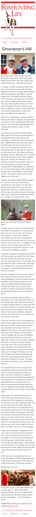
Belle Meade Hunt (13, 503)
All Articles (14, 42)
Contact (24, 42)
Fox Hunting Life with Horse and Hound (17, 38)
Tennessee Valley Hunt (9, 506)
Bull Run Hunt (26, 503)
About (4, 42)
